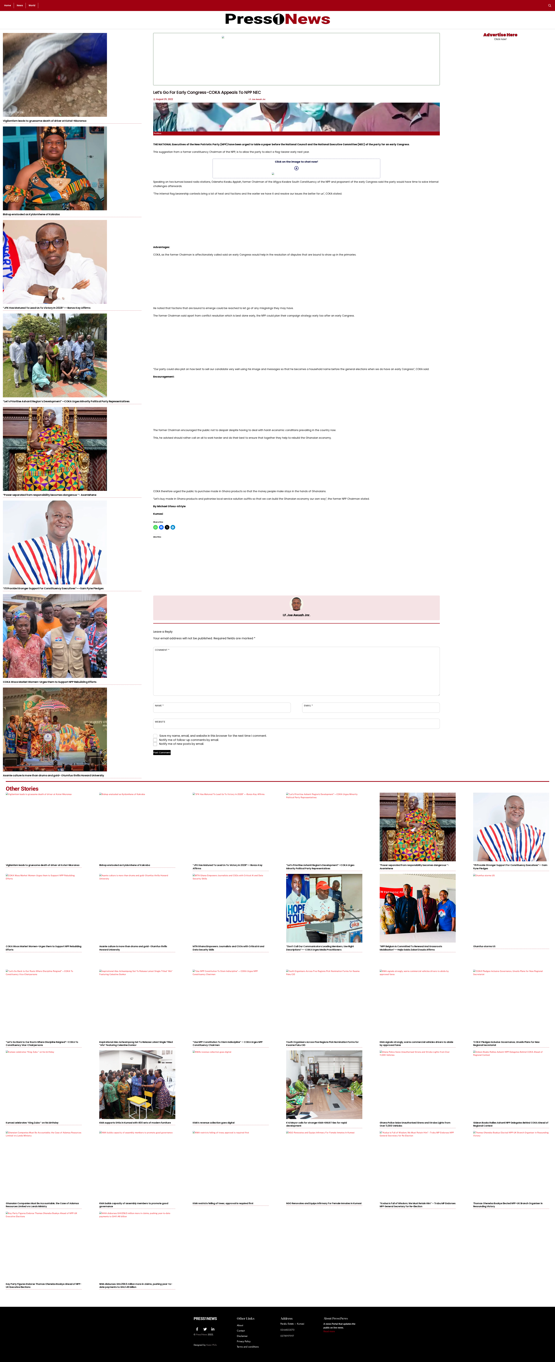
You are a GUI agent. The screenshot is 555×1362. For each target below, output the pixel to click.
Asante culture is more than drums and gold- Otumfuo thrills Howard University (53, 775)
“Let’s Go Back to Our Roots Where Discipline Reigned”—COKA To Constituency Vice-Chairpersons (42, 1043)
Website (160, 721)
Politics (157, 133)
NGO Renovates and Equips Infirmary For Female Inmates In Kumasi (323, 1203)
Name (159, 705)
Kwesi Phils (211, 1345)
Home (7, 5)
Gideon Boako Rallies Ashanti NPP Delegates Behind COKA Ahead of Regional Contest (510, 1124)
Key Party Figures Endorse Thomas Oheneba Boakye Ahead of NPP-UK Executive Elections (43, 1285)
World (32, 5)
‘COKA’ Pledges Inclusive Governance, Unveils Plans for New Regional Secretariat (506, 1043)
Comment (162, 650)
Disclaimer (242, 1336)
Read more (329, 1331)
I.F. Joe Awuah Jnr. (296, 615)
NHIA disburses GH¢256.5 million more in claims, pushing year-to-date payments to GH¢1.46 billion (135, 1285)
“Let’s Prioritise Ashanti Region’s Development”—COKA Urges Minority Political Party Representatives (66, 401)
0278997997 (287, 1336)
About (240, 1325)
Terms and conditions (248, 1346)
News (20, 5)
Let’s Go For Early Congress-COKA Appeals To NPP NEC (207, 92)
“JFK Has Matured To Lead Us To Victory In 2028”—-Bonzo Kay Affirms (46, 308)
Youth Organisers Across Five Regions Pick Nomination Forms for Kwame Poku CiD (322, 1043)
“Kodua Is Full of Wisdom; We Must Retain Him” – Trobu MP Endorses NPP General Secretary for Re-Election (418, 1205)
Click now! (500, 39)
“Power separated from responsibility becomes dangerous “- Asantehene (49, 495)
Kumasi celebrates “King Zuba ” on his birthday (32, 1122)
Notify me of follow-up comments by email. (189, 740)
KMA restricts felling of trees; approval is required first (223, 1203)
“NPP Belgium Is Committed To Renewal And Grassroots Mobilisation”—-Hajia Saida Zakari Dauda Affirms (411, 948)
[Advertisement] (375, 59)
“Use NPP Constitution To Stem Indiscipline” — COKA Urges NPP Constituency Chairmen (227, 1043)
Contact (241, 1330)
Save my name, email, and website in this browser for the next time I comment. (213, 736)
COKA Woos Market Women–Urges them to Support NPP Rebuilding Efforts (49, 682)
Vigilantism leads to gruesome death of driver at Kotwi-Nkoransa (44, 121)
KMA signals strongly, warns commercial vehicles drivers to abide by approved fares (416, 1043)
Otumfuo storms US (484, 946)
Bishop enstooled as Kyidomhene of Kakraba (31, 214)
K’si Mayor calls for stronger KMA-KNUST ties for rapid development (316, 1124)
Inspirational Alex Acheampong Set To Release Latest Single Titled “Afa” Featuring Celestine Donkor (136, 1043)
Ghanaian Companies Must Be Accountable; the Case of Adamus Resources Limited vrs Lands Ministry (42, 1205)
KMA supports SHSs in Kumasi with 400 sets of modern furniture (135, 1122)
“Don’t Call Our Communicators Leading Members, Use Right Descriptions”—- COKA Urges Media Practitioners (320, 948)
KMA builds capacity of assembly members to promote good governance (133, 1205)
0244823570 (287, 1330)
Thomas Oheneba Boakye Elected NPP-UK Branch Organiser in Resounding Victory (508, 1205)
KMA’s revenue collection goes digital (213, 1122)
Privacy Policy (243, 1341)
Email (308, 705)
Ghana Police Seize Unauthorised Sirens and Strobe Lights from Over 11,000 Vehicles (415, 1124)
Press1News (205, 1318)
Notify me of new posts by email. (181, 744)
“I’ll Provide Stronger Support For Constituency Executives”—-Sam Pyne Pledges (53, 588)
